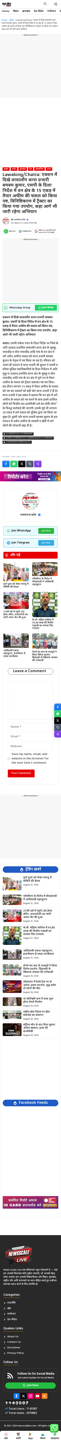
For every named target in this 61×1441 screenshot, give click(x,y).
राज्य (49, 169)
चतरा (14, 169)
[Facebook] (5, 464)
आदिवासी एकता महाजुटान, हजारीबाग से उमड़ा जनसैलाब (14, 653)
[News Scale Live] (7, 4)
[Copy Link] (29, 464)
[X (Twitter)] (21, 464)
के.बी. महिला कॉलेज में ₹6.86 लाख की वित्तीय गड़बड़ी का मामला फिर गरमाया (43, 624)
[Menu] (55, 4)
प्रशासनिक (39, 169)
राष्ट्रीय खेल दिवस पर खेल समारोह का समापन (36, 1013)
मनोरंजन (51, 11)
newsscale (19, 219)
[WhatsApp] (13, 464)
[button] (45, 4)
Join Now (48, 307)
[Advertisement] (30, 67)
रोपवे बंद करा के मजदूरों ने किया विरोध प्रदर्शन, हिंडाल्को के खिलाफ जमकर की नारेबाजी (45, 656)
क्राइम (11, 20)
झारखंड (26, 11)
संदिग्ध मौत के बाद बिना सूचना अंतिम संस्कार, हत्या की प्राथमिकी (39, 1028)
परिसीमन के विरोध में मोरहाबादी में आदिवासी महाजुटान (43, 581)
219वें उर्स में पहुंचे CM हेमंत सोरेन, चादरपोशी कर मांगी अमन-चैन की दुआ (15, 614)
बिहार (16, 11)
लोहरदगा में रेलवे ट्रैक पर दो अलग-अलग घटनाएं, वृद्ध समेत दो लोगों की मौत (39, 985)
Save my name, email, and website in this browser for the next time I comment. (30, 758)
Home (5, 11)
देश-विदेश (39, 11)
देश (30, 169)
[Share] (37, 464)
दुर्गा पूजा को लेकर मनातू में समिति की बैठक (16, 586)
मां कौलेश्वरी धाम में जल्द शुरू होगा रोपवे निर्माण (38, 1000)
